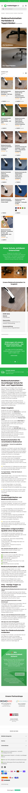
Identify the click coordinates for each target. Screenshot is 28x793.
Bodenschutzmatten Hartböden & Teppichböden (14, 13)
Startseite (3, 13)
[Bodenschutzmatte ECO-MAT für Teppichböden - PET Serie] (7, 110)
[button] (25, 5)
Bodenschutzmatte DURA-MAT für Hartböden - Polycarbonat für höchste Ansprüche (20, 94)
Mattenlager (6, 784)
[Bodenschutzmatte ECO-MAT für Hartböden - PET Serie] (7, 83)
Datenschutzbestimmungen (14, 682)
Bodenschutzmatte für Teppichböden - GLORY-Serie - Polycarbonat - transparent (21, 175)
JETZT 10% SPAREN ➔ (19, 674)
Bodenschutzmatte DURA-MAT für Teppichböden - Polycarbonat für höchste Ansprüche (20, 121)
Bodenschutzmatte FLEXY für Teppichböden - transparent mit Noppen (6, 175)
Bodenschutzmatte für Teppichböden (10, 437)
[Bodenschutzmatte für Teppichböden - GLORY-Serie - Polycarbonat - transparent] (21, 164)
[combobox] (14, 9)
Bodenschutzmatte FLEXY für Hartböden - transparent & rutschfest (6, 147)
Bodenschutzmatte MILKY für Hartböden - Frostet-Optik (6, 201)
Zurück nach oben (14, 731)
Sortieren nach (4, 71)
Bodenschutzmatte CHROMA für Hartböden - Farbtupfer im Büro (21, 201)
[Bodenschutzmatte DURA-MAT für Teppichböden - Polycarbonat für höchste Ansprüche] (21, 110)
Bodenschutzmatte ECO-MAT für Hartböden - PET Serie (6, 93)
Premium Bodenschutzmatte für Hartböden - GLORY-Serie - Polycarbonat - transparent (21, 148)
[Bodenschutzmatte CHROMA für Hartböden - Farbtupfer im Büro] (21, 191)
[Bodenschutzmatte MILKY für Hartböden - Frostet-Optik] (7, 191)
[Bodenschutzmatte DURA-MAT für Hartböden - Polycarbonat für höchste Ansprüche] (21, 83)
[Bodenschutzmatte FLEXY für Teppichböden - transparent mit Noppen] (7, 164)
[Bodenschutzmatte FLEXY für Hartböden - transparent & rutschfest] (7, 137)
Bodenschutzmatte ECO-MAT (8, 580)
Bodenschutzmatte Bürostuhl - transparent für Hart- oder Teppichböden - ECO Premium (7, 232)
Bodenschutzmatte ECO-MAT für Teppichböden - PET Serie (6, 120)
